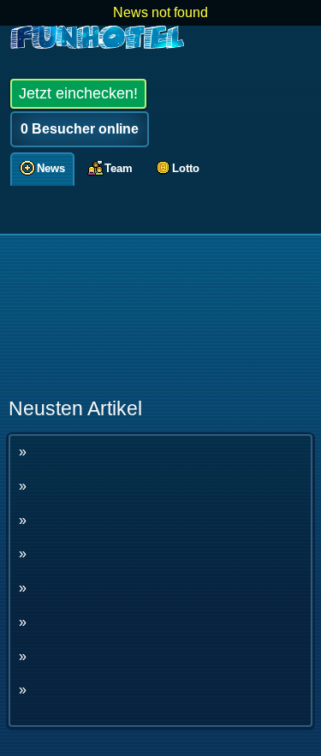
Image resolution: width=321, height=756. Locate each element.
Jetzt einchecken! (78, 93)
